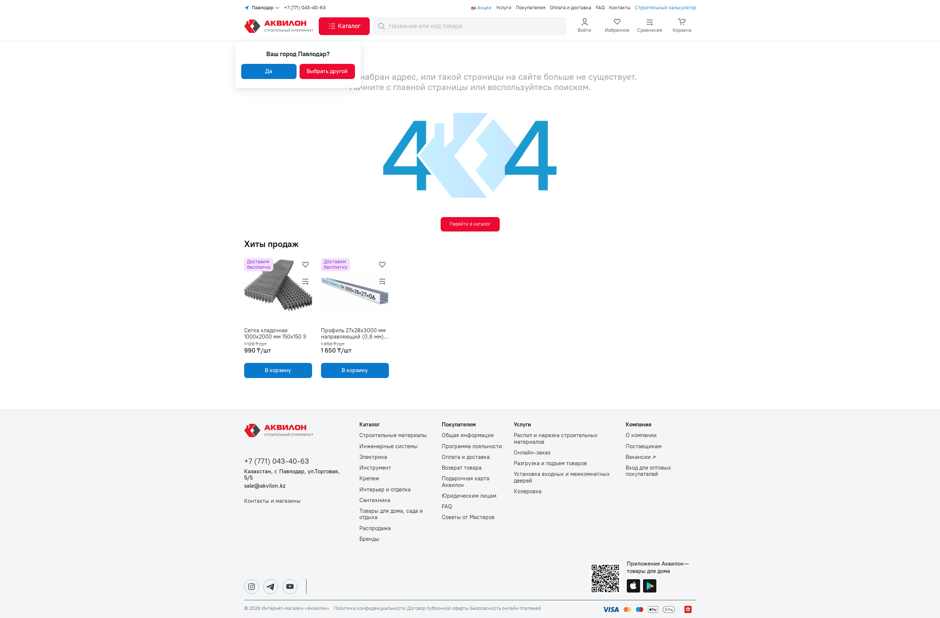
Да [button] (268, 71)
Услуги (504, 7)
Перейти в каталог (470, 224)
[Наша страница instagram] (251, 586)
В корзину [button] (278, 370)
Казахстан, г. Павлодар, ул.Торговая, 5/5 (292, 474)
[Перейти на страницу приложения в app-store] (633, 586)
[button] (344, 26)
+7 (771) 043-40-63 (305, 7)
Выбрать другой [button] (327, 71)
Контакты (619, 7)
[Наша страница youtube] (290, 586)
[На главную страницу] (280, 430)
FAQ (600, 7)
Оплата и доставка (570, 7)
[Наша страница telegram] (270, 586)
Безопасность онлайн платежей (505, 608)
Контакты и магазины (272, 501)
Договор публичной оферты (438, 608)
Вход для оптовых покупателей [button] (648, 471)
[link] (617, 26)
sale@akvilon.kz (265, 486)
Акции (484, 7)
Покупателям (531, 7)
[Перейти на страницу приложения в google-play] (649, 586)
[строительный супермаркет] (280, 26)
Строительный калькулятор (665, 7)
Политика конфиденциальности (370, 608)
